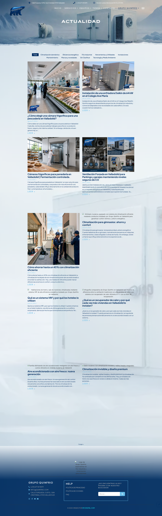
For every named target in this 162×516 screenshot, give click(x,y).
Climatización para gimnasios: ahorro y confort (104, 223)
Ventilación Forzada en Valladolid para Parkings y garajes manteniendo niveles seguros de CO (104, 177)
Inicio (57, 8)
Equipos (85, 8)
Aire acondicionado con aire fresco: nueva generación (51, 373)
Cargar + (81, 444)
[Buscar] (122, 494)
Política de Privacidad (75, 488)
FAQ (67, 494)
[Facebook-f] (32, 499)
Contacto (109, 8)
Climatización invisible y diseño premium (105, 369)
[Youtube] (35, 499)
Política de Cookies (74, 491)
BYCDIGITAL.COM (88, 508)
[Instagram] (29, 499)
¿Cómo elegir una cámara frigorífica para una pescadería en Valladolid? (53, 117)
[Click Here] (143, 8)
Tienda (96, 8)
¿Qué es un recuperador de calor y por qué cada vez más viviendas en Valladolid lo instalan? (106, 303)
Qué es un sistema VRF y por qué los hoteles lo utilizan (53, 299)
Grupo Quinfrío (127, 8)
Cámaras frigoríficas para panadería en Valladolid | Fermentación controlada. (49, 175)
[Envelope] (38, 499)
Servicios (70, 8)
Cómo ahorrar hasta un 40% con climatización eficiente (53, 268)
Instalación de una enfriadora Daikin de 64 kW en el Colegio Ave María (107, 94)
